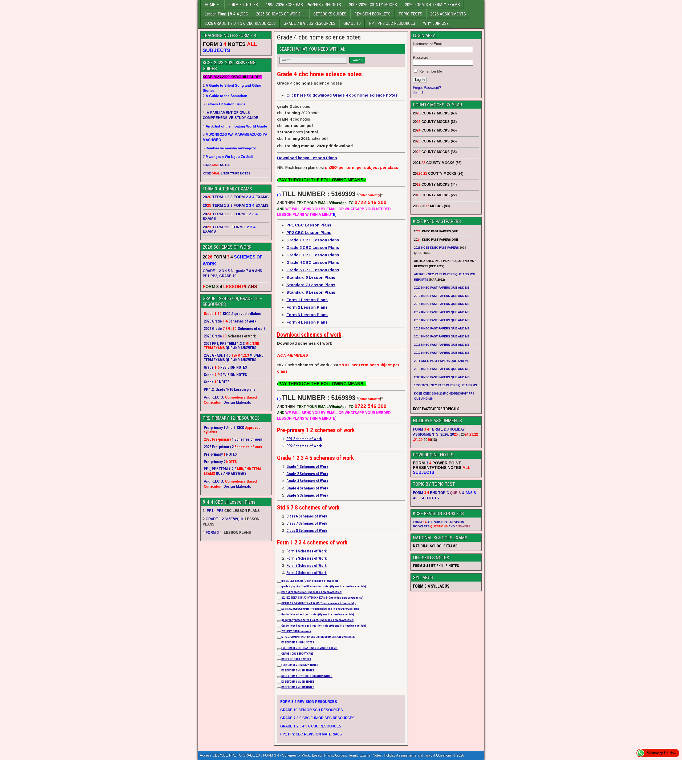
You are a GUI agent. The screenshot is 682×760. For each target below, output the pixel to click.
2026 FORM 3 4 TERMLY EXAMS (432, 4)
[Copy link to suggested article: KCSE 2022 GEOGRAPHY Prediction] (279, 610)
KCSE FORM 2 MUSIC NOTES (297, 687)
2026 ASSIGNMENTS (448, 14)
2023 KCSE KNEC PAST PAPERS (436, 247)
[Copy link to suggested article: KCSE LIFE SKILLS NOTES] (279, 660)
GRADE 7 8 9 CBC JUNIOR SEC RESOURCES (317, 718)
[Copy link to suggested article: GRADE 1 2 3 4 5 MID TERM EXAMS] (279, 604)
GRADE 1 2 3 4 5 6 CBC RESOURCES (310, 726)
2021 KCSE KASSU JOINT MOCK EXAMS (322, 597)
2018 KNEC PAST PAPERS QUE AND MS (441, 303)
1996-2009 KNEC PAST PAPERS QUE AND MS (445, 385)
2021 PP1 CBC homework (296, 631)
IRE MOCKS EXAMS (310, 581)
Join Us (419, 93)
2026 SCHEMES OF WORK (278, 14)
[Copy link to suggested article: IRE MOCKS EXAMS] (279, 582)
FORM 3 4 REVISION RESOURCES (308, 702)
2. (225, 96)
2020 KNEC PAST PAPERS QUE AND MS (441, 287)
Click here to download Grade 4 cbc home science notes (342, 95)
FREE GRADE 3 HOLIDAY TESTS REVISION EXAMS (309, 648)
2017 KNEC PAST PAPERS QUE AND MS (441, 312)
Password (420, 57)
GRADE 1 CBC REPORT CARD (297, 653)
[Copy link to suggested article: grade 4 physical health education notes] (279, 587)
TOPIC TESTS (410, 14)
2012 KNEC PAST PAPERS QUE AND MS (441, 352)
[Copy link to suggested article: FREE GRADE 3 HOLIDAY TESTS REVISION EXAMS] (279, 649)
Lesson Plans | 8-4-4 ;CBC (226, 14)
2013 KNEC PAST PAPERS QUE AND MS (441, 344)
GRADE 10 (352, 23)
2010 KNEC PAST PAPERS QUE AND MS (441, 369)
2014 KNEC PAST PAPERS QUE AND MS (441, 336)
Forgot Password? (427, 88)
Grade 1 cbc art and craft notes (317, 614)
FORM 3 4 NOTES (243, 4)
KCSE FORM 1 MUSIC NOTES (297, 681)
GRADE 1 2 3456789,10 (224, 519)
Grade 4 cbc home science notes (319, 37)
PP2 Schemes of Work (304, 446)
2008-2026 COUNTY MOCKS (373, 4)
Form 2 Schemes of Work (306, 558)
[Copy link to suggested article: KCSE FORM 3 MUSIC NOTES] (279, 671)
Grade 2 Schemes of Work (307, 474)
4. (235, 126)
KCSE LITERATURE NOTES (226, 173)
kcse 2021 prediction (311, 592)
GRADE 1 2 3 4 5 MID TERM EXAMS (318, 603)
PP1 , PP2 (215, 511)
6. (229, 148)
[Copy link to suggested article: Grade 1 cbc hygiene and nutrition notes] (279, 626)
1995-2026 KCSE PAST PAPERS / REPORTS (303, 4)
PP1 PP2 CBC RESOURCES (392, 23)
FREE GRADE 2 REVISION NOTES (299, 665)
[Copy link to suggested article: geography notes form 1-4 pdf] (279, 621)
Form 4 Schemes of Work (306, 573)
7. (228, 157)
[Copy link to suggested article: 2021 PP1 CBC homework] (279, 632)
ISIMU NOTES (216, 164)
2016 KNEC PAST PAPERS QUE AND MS (441, 320)
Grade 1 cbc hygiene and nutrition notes (323, 625)
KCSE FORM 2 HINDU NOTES (297, 642)
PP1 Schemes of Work (304, 439)
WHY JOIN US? (435, 23)
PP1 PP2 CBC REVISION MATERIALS (311, 734)
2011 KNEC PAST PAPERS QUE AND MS (441, 361)
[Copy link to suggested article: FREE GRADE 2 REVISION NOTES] (279, 666)
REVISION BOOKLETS (372, 14)
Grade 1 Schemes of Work (307, 466)
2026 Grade (213, 336)
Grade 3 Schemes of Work (307, 481)
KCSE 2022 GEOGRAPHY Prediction (320, 609)
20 (454, 434)
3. (224, 104)
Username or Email (428, 44)
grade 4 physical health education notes (323, 586)
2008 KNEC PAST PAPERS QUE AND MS (441, 377)
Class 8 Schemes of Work (306, 530)
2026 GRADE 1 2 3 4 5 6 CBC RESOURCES (240, 23)
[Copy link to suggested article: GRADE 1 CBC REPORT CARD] (279, 654)
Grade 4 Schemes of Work (307, 488)
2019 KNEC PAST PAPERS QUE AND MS (441, 295)
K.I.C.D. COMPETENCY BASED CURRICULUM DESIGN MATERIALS (318, 637)
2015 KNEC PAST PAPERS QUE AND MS (442, 328)
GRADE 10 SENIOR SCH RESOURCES (311, 710)
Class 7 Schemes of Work (306, 523)
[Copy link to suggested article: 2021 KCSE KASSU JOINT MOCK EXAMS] (279, 598)
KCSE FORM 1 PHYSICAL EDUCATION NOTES (306, 676)
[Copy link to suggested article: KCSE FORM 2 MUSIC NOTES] (279, 688)
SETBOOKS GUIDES (329, 14)
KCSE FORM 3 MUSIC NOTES (297, 670)
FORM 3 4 (214, 533)
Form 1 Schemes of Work (306, 551)
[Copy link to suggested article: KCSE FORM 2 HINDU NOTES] (279, 643)
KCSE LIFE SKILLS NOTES (296, 659)
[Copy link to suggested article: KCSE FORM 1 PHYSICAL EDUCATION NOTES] (279, 677)
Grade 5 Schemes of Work (307, 495)
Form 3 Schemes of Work (306, 565)
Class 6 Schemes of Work (306, 516)
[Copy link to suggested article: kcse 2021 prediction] (279, 593)
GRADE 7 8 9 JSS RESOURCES (309, 23)
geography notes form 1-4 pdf (317, 620)
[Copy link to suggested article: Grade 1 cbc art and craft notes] (279, 615)
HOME (210, 4)
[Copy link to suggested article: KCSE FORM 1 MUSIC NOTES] (279, 682)
